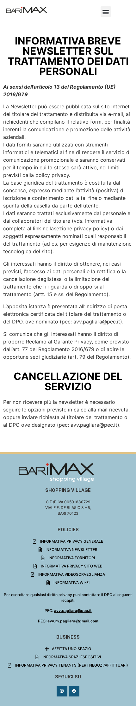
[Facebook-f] (74, 691)
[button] (106, 11)
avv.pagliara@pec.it (73, 610)
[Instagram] (62, 691)
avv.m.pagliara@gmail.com (72, 621)
